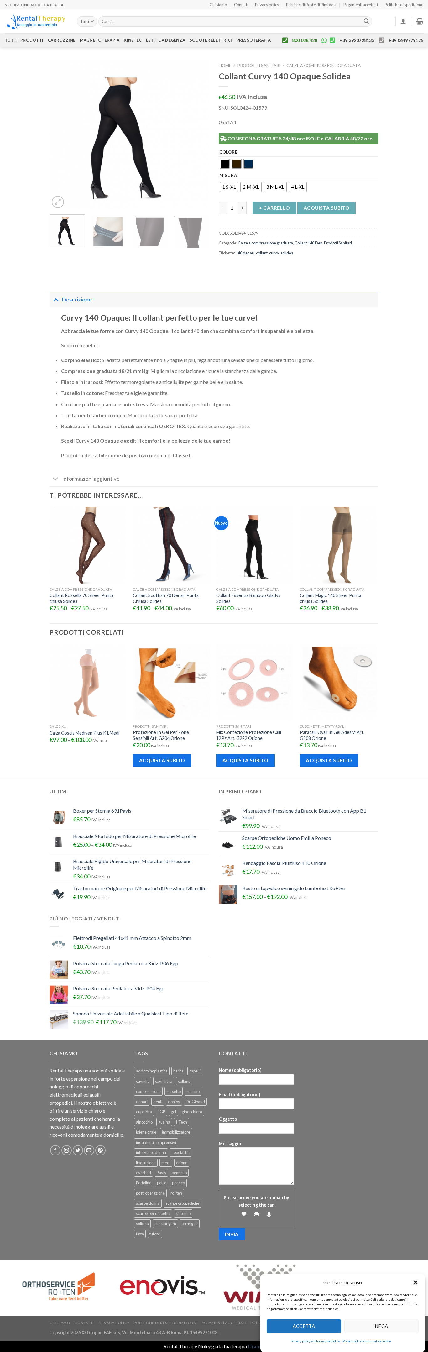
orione (181, 1162)
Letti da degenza (165, 40)
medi (165, 1162)
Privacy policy (267, 4)
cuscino (193, 1091)
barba (178, 1070)
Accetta (304, 1326)
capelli (195, 1070)
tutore (154, 1233)
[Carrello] (419, 21)
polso (161, 1182)
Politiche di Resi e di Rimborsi (311, 4)
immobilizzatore (176, 1132)
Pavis (161, 1172)
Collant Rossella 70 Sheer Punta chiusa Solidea (81, 598)
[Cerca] (366, 21)
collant (262, 252)
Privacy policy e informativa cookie (315, 1341)
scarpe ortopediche (182, 1203)
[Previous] (60, 135)
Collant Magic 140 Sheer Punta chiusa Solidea (330, 598)
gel (173, 1111)
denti (157, 1101)
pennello (179, 1172)
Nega (381, 1326)
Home (225, 65)
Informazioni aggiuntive (91, 478)
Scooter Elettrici (211, 40)
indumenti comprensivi (156, 1142)
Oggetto (228, 1119)
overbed (143, 1172)
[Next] (198, 135)
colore (228, 152)
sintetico (183, 1213)
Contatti (241, 4)
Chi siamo (218, 4)
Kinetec (133, 40)
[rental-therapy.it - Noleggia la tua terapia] (36, 21)
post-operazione (150, 1193)
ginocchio (144, 1121)
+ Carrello (274, 208)
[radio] (224, 163)
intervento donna (151, 1152)
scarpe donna (148, 1203)
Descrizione (77, 299)
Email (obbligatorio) (239, 1094)
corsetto (173, 1091)
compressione (148, 1091)
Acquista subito (327, 208)
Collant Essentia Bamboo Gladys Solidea (248, 598)
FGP (161, 1111)
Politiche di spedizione (404, 4)
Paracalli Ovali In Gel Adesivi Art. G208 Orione (332, 735)
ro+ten (176, 1193)
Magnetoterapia (100, 40)
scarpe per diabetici (153, 1213)
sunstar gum (165, 1223)
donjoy (174, 1101)
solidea (286, 252)
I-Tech (181, 1121)
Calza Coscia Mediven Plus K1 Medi (84, 733)
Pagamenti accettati (360, 4)
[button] (415, 1282)
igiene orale (146, 1132)
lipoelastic (180, 1152)
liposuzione (146, 1162)
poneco (178, 1182)
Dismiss (256, 1346)
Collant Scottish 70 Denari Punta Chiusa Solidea (166, 598)
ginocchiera (192, 1111)
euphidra (144, 1111)
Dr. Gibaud (195, 1101)
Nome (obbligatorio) (240, 1070)
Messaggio (230, 1143)
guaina (164, 1121)
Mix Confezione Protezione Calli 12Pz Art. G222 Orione (248, 735)
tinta (140, 1233)
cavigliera (163, 1081)
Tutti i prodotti (24, 40)
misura (228, 175)
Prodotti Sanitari (258, 65)
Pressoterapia (254, 40)
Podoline (143, 1182)
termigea (190, 1223)
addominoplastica (152, 1070)
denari (142, 1101)
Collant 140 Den (308, 242)
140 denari (245, 252)
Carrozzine (62, 40)
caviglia (142, 1081)
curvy (274, 252)
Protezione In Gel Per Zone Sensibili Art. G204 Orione (161, 735)
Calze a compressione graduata (323, 65)
